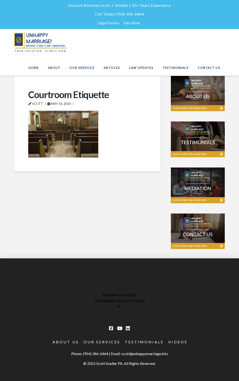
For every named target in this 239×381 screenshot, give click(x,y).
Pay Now (132, 23)
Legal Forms (109, 23)
